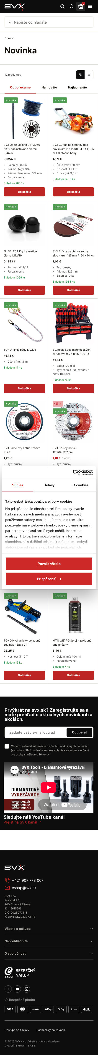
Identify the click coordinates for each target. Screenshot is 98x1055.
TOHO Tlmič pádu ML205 (20, 349)
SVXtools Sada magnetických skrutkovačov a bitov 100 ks (71, 351)
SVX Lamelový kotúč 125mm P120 (22, 450)
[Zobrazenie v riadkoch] (89, 74)
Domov (9, 38)
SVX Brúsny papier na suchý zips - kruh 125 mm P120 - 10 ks (73, 253)
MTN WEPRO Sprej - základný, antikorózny (72, 642)
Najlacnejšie (77, 87)
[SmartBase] (25, 1046)
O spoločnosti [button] (15, 953)
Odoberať (79, 732)
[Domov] (15, 6)
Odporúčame (20, 87)
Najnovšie (49, 87)
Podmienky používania (51, 1030)
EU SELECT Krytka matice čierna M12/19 (20, 253)
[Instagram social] (26, 989)
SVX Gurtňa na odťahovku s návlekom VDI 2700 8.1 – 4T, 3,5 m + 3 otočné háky (73, 149)
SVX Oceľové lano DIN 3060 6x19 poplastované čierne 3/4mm (22, 149)
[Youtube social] (17, 989)
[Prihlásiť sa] (71, 6)
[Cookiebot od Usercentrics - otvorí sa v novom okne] (73, 472)
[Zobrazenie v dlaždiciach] (80, 74)
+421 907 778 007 (28, 880)
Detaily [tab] (49, 485)
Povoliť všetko (49, 564)
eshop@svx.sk (24, 887)
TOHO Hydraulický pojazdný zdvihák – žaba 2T (22, 642)
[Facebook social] (8, 989)
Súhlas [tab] (17, 485)
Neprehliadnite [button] (16, 941)
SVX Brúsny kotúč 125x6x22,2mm (64, 450)
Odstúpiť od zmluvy (17, 1030)
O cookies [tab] (80, 485)
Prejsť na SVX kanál (20, 822)
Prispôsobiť (46, 579)
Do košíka (24, 191)
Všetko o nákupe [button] (18, 929)
